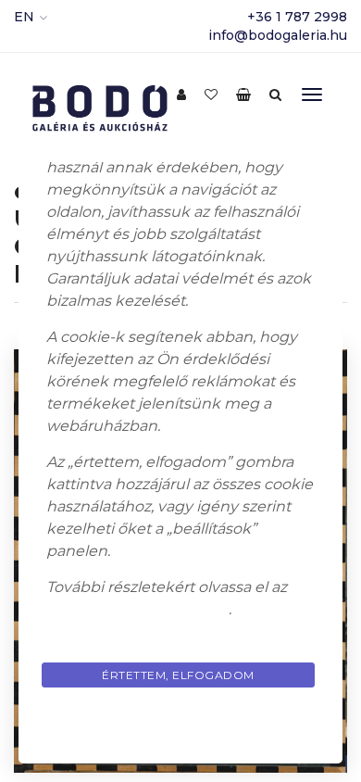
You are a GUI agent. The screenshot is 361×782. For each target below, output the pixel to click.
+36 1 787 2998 (297, 16)
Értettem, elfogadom (178, 675)
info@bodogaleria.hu (277, 35)
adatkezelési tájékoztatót (137, 609)
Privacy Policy (180, 718)
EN (24, 16)
